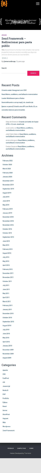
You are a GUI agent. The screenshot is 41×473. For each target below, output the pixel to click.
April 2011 (6, 297)
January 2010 (7, 346)
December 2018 (8, 217)
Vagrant (5, 418)
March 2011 (7, 301)
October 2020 (7, 164)
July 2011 (6, 285)
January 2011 (7, 309)
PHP (4, 394)
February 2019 (8, 209)
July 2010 (6, 329)
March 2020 (7, 169)
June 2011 (6, 289)
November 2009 (8, 354)
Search (4, 68)
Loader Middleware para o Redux (13, 98)
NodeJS (5, 390)
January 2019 (7, 213)
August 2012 (7, 253)
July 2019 (6, 197)
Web (4, 422)
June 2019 (6, 201)
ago (20, 61)
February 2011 (8, 305)
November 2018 (8, 221)
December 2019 (8, 181)
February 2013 (8, 249)
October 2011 (7, 281)
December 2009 (8, 350)
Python (5, 402)
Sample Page (21, 448)
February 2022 (8, 160)
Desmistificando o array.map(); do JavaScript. (17, 102)
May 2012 (6, 261)
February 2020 (8, 173)
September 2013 (8, 237)
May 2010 (6, 338)
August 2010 (7, 325)
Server (5, 410)
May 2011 (6, 293)
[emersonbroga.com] (12, 6)
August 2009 (7, 358)
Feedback (11, 448)
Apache (4, 35)
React (5, 406)
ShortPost (6, 414)
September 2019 (8, 189)
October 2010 (7, 317)
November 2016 (8, 225)
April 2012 (6, 265)
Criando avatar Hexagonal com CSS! (14, 90)
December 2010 (8, 313)
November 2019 (8, 185)
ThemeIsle (27, 453)
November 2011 (8, 277)
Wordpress (6, 426)
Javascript (6, 386)
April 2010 (6, 342)
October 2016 (7, 229)
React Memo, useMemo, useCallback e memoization (20, 94)
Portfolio (6, 398)
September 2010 (8, 321)
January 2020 (7, 177)
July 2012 (6, 257)
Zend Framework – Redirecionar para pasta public (17, 42)
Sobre (31, 448)
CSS (4, 374)
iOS (4, 382)
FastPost (6, 378)
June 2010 (6, 333)
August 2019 (7, 193)
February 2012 (8, 269)
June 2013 (6, 241)
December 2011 (8, 273)
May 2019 (6, 205)
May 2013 (6, 245)
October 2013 (7, 233)
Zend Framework (8, 430)
